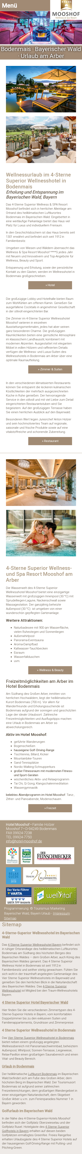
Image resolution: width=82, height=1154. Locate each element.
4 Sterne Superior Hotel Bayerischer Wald (35, 1002)
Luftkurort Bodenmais (42, 1074)
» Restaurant (50, 441)
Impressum (61, 913)
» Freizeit (50, 808)
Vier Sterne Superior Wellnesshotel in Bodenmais (41, 1038)
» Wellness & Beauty (50, 670)
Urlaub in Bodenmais (18, 1066)
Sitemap (10, 918)
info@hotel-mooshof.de (24, 841)
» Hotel (50, 285)
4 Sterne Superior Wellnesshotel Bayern (35, 945)
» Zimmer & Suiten (50, 369)
